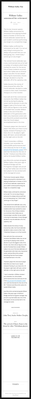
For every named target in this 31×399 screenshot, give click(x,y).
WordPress (21, 393)
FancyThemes (15, 395)
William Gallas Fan (15, 7)
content (14, 22)
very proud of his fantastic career (16, 281)
